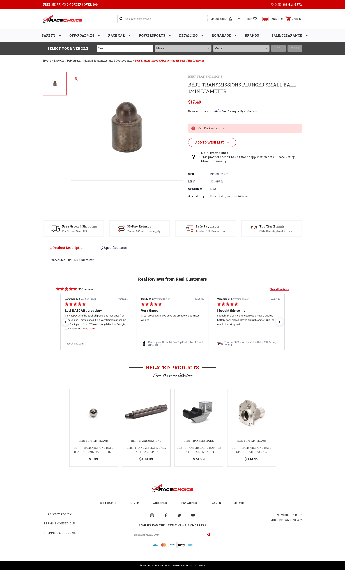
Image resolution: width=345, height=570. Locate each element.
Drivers (134, 503)
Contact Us (188, 503)
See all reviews (279, 289)
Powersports (152, 35)
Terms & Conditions (60, 523)
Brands (252, 35)
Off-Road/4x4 (81, 35)
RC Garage (221, 35)
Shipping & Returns (60, 532)
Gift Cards (108, 503)
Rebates (239, 503)
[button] (271, 19)
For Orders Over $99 (74, 231)
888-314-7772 (292, 4)
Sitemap (200, 565)
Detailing (188, 35)
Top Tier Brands (271, 226)
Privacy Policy (60, 514)
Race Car (116, 35)
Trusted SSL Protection (210, 231)
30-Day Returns (139, 226)
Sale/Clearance (287, 35)
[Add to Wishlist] (110, 396)
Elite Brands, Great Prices (275, 231)
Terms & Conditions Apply (143, 231)
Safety (48, 35)
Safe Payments (207, 226)
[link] (96, 344)
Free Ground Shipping (79, 226)
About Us (160, 503)
